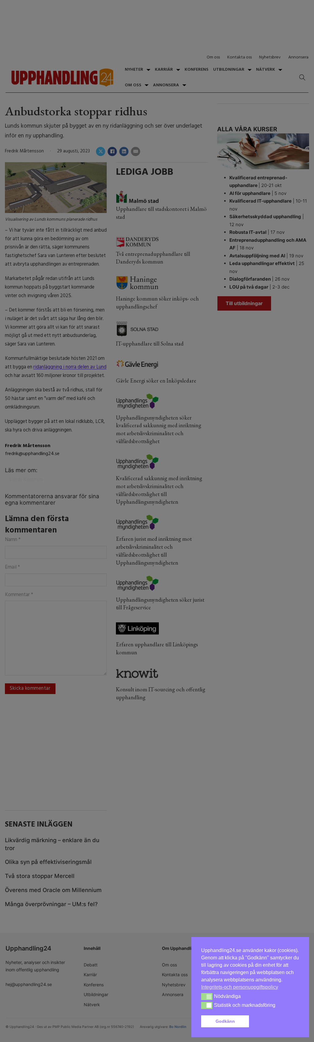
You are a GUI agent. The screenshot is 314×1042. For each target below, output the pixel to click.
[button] (275, 1021)
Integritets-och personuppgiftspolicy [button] (239, 987)
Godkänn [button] (225, 1021)
